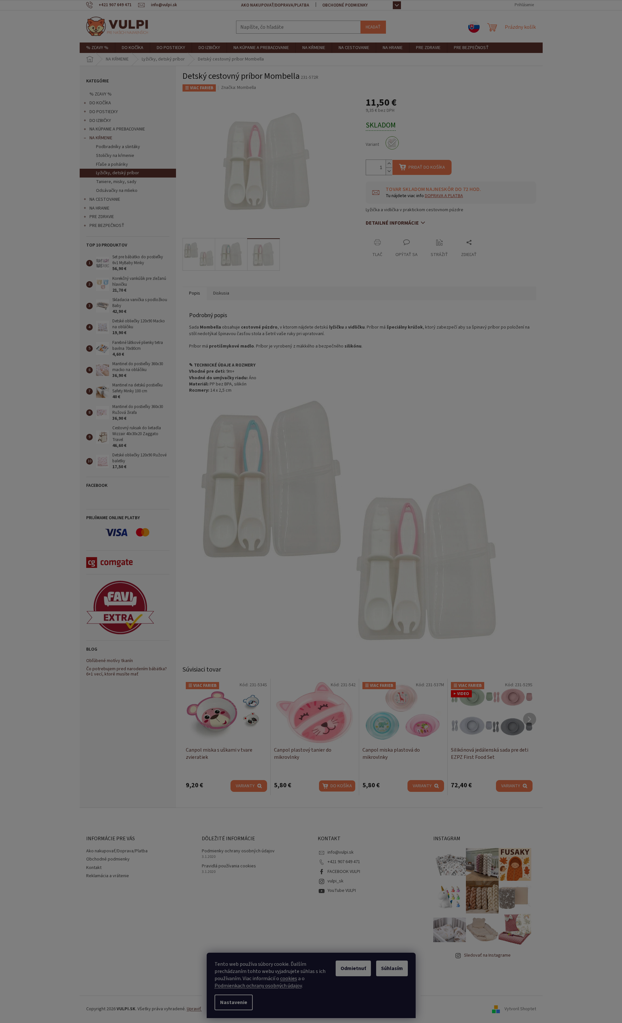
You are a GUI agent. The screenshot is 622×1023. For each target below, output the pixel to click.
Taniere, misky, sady (116, 182)
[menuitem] (97, 48)
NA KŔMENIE (100, 138)
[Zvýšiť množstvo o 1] (389, 163)
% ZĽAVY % (100, 94)
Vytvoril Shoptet (520, 1009)
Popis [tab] (194, 293)
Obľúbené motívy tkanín (109, 660)
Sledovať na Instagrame (487, 955)
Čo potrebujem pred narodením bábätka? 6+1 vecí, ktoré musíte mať (126, 672)
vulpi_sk (335, 881)
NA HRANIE (99, 208)
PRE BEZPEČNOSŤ (106, 225)
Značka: (238, 87)
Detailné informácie (392, 223)
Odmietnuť (353, 968)
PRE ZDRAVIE (101, 216)
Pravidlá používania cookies (229, 866)
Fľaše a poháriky (112, 164)
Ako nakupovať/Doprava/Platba (275, 5)
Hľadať (373, 27)
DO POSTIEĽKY (103, 112)
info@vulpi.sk (340, 852)
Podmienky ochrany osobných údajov (238, 851)
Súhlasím (392, 968)
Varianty (245, 786)
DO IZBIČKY (100, 120)
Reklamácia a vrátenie (107, 876)
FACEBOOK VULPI (343, 871)
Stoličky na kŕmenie (115, 155)
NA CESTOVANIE (104, 199)
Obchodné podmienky (345, 5)
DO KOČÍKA (100, 103)
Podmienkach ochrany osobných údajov (258, 985)
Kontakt (94, 867)
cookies (288, 978)
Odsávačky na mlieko (116, 190)
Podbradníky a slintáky (118, 147)
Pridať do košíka (426, 167)
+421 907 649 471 (343, 862)
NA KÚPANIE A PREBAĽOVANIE (117, 129)
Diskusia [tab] (221, 293)
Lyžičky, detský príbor (117, 173)
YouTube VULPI (341, 890)
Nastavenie (233, 1002)
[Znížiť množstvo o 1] (389, 171)
